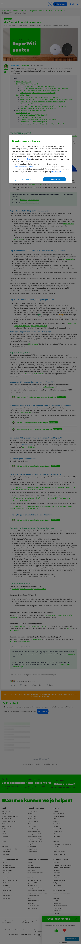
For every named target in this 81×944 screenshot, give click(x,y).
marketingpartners (23, 159)
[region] (40, 159)
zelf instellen (56, 172)
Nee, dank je (27, 179)
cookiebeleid (20, 166)
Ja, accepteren (54, 179)
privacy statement (36, 166)
